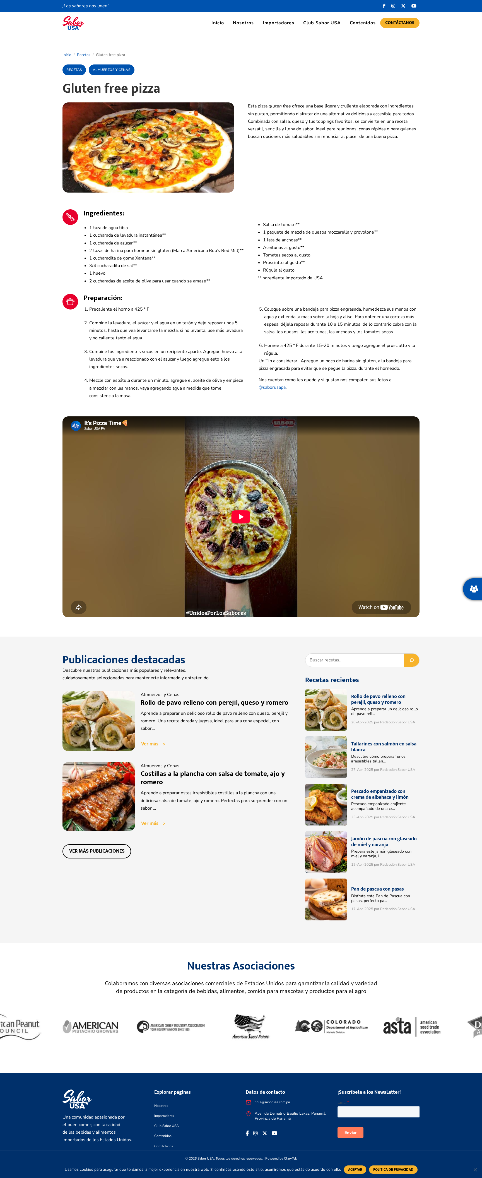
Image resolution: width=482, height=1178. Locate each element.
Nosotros (243, 23)
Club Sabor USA (322, 23)
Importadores (278, 23)
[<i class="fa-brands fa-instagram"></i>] (393, 6)
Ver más (149, 744)
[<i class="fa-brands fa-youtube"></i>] (414, 6)
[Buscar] (411, 660)
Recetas (83, 54)
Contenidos (363, 23)
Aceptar (355, 1170)
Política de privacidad (393, 1170)
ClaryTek (290, 1158)
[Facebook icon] (384, 6)
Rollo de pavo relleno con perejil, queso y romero (214, 702)
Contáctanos (399, 23)
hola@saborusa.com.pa (272, 1102)
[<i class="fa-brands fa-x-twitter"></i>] (403, 6)
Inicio (217, 23)
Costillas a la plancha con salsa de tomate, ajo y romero (213, 778)
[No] (475, 1169)
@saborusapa (272, 387)
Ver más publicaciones (97, 851)
